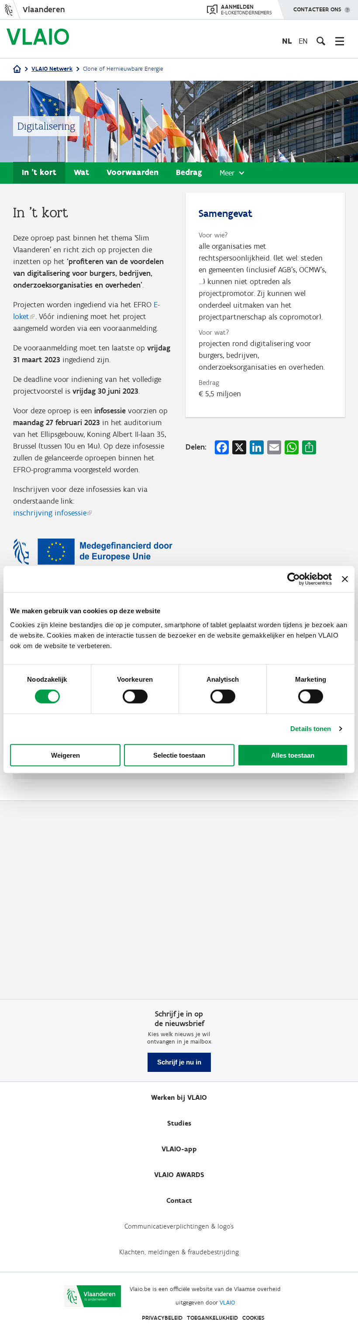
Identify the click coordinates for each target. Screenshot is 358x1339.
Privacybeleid (162, 1318)
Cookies (253, 1318)
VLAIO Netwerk (51, 68)
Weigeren (65, 755)
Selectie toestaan (179, 755)
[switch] (135, 697)
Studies (179, 1123)
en (303, 41)
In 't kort (39, 172)
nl (287, 41)
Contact (179, 1200)
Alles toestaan (292, 755)
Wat (81, 172)
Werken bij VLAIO (179, 1097)
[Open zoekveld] (320, 41)
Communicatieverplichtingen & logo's (179, 1226)
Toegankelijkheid (212, 1318)
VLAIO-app (179, 1149)
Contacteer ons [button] (317, 9)
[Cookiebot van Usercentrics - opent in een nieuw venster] (293, 579)
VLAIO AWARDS (179, 1175)
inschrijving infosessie (49, 513)
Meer (227, 173)
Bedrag (189, 172)
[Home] (17, 69)
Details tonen (310, 728)
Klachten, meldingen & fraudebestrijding (179, 1252)
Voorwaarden (132, 172)
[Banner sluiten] (345, 579)
